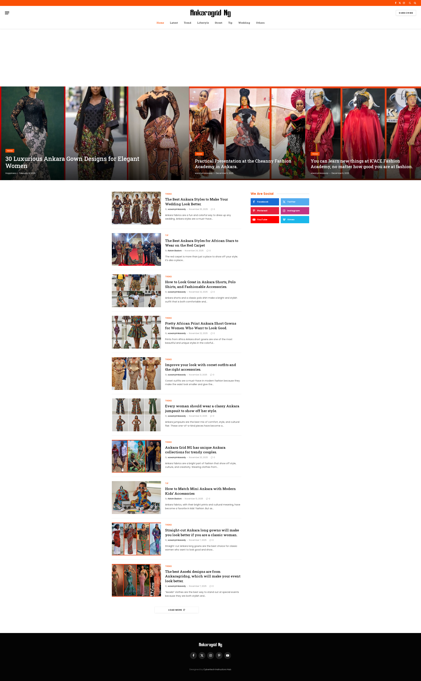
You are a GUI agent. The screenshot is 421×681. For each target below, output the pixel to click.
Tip (230, 22)
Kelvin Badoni (175, 250)
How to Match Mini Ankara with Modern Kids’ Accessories (200, 491)
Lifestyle (203, 22)
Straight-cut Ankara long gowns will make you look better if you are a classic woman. (202, 532)
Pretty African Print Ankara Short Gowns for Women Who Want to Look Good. (200, 325)
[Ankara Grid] (210, 13)
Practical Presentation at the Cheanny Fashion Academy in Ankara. (243, 163)
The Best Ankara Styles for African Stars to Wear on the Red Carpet (201, 243)
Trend (187, 22)
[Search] (414, 3)
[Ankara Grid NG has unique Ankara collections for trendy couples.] (136, 456)
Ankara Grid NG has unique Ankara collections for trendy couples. (195, 449)
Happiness (10, 173)
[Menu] (7, 13)
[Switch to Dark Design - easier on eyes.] (410, 3)
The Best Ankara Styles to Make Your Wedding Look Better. (196, 201)
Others (260, 22)
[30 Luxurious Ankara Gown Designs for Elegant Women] (94, 133)
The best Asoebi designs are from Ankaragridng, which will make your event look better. (202, 576)
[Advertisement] (210, 58)
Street (218, 22)
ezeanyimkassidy (204, 173)
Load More (175, 609)
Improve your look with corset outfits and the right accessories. (200, 367)
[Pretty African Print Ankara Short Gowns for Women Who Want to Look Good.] (136, 332)
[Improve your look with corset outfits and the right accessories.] (136, 373)
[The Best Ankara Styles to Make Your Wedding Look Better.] (136, 208)
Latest (174, 22)
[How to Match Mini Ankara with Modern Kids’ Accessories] (136, 497)
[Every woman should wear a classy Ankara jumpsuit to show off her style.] (136, 414)
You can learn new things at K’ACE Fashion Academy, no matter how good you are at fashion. (362, 163)
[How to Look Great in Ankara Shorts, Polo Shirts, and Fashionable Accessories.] (136, 290)
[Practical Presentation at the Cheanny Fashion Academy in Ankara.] (247, 133)
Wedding (244, 22)
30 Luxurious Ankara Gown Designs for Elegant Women (72, 162)
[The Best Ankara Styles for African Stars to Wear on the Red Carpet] (136, 249)
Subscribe (406, 12)
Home (160, 22)
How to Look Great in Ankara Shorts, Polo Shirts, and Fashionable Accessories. (200, 284)
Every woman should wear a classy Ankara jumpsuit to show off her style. (202, 408)
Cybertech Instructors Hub (217, 669)
